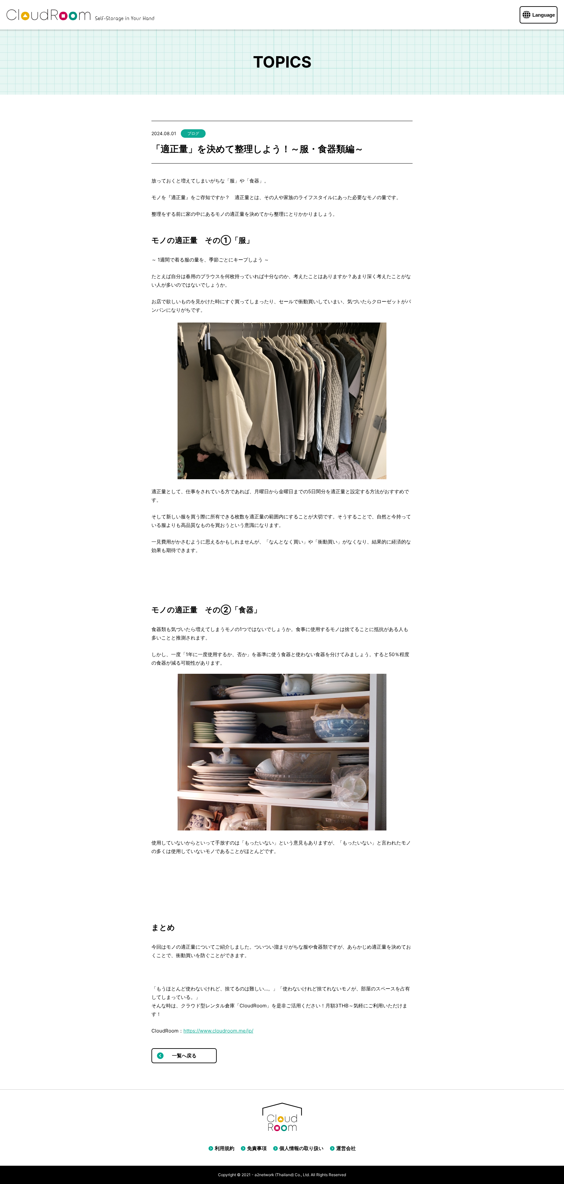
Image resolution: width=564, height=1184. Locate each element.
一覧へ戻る (184, 1055)
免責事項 (257, 1148)
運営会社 (346, 1148)
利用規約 (224, 1148)
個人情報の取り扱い (301, 1148)
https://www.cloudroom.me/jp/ (218, 1031)
